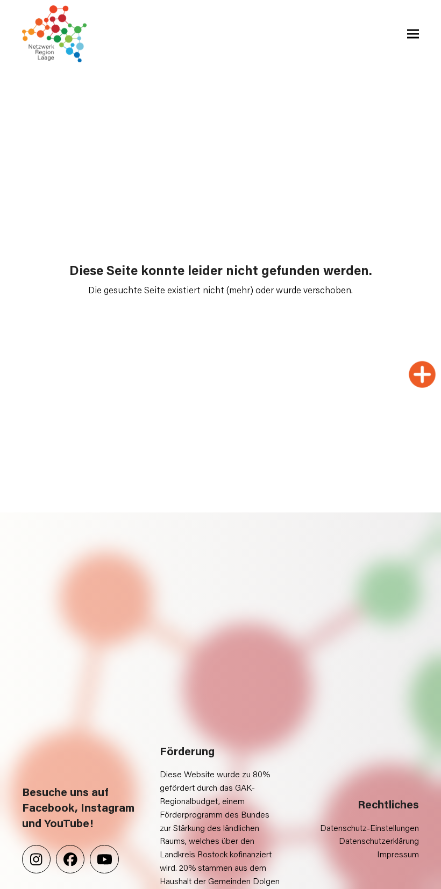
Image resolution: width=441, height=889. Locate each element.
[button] (413, 34)
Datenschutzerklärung (379, 840)
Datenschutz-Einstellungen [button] (369, 827)
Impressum (398, 853)
